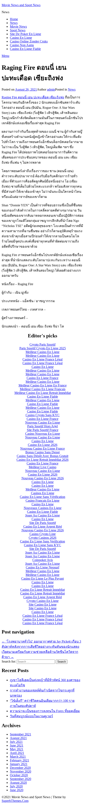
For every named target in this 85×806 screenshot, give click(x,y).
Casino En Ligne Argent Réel (42, 526)
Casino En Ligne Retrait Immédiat (42, 589)
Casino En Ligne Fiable (25, 49)
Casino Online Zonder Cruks (29, 41)
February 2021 (19, 760)
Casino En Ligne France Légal (42, 359)
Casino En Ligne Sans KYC (42, 545)
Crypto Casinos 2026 (42, 537)
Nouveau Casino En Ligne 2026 (42, 478)
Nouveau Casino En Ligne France (42, 448)
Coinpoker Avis (42, 560)
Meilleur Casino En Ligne (42, 352)
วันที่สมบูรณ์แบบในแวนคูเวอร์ (31, 716)
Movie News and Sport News (21, 5)
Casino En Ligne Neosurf (42, 567)
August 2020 (18, 782)
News (14, 23)
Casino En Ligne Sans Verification (42, 541)
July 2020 (16, 786)
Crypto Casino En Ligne (43, 601)
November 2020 (20, 771)
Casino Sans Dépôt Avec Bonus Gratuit (42, 456)
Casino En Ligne (21, 37)
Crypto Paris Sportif (42, 344)
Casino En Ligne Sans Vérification (42, 497)
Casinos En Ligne (42, 493)
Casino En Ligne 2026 (42, 445)
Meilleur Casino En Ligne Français (42, 389)
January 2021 (18, 764)
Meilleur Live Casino (42, 467)
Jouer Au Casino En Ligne (42, 515)
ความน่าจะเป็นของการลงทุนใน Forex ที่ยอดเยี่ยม (45, 711)
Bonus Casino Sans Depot (42, 452)
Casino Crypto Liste (43, 534)
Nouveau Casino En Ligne (42, 422)
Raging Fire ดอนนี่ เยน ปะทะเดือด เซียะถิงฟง (33, 97)
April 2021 (17, 753)
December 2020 (20, 767)
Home (14, 19)
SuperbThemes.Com (15, 800)
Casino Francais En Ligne (42, 500)
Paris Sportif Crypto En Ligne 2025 (42, 348)
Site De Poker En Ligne (25, 34)
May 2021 (16, 749)
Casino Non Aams (22, 45)
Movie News (18, 26)
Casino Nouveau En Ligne (42, 433)
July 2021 (16, 741)
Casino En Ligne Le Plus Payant (42, 578)
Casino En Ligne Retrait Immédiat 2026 (42, 459)
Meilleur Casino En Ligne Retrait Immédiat (42, 393)
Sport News (17, 30)
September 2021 (20, 734)
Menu (5, 56)
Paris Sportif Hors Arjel (42, 426)
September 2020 (20, 779)
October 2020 (19, 775)
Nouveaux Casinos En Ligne (42, 508)
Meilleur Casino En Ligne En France (43, 385)
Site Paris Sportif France (42, 430)
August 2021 (18, 738)
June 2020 (16, 790)
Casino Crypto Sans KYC (43, 415)
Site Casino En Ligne (43, 604)
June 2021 (16, 745)
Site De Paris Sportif (42, 523)
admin (51, 89)
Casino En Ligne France (42, 378)
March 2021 (18, 756)
